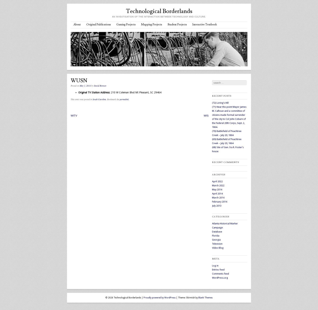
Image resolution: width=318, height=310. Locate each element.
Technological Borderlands (159, 11)
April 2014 (217, 193)
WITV (74, 115)
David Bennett (100, 85)
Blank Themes (205, 297)
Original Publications (98, 24)
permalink (124, 99)
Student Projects (177, 24)
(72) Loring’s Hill (220, 102)
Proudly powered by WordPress (160, 297)
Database (217, 231)
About (77, 24)
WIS (206, 115)
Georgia (216, 239)
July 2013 (216, 205)
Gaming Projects (126, 24)
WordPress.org (220, 277)
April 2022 (217, 181)
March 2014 (218, 197)
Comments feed (220, 273)
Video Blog (218, 247)
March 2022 (218, 185)
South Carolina (99, 99)
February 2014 (219, 201)
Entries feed (218, 269)
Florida (215, 235)
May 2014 (217, 189)
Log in (215, 265)
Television (217, 243)
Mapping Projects (151, 24)
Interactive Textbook (204, 24)
